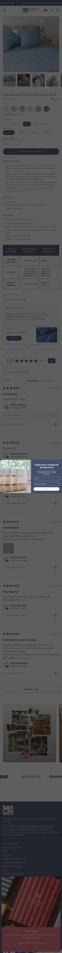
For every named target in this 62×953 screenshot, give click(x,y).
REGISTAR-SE (47, 489)
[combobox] (46, 483)
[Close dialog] (60, 462)
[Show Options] (58, 483)
